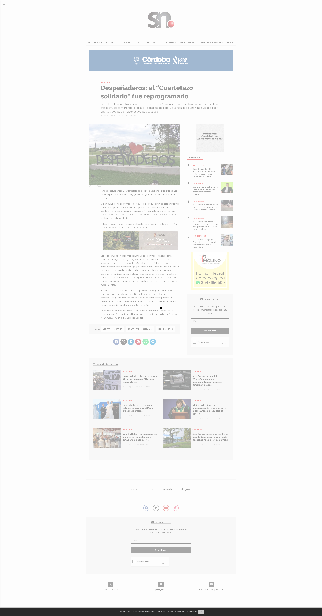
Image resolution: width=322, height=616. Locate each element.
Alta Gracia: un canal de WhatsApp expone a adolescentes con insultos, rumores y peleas (207, 380)
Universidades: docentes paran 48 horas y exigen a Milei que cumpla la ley (140, 379)
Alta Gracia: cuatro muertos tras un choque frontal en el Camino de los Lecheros (205, 207)
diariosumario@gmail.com (211, 589)
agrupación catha (112, 329)
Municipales (199, 236)
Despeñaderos (165, 329)
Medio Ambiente (188, 42)
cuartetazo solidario (140, 329)
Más (229, 42)
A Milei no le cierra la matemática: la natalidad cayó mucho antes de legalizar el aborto (209, 409)
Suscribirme (210, 331)
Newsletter (212, 299)
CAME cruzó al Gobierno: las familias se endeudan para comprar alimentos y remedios (205, 190)
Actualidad (112, 42)
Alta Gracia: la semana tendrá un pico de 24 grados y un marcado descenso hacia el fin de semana (210, 437)
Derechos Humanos (211, 42)
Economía (171, 42)
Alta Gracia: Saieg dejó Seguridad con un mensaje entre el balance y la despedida (205, 243)
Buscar (98, 42)
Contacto (135, 489)
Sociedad (129, 42)
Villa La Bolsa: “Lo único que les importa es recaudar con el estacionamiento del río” (140, 437)
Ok (201, 612)
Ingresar (187, 489)
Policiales (143, 42)
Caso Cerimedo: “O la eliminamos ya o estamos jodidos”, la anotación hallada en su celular (204, 173)
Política (157, 42)
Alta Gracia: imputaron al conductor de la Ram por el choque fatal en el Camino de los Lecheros (205, 225)
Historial (151, 489)
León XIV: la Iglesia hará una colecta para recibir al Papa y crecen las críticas (139, 408)
